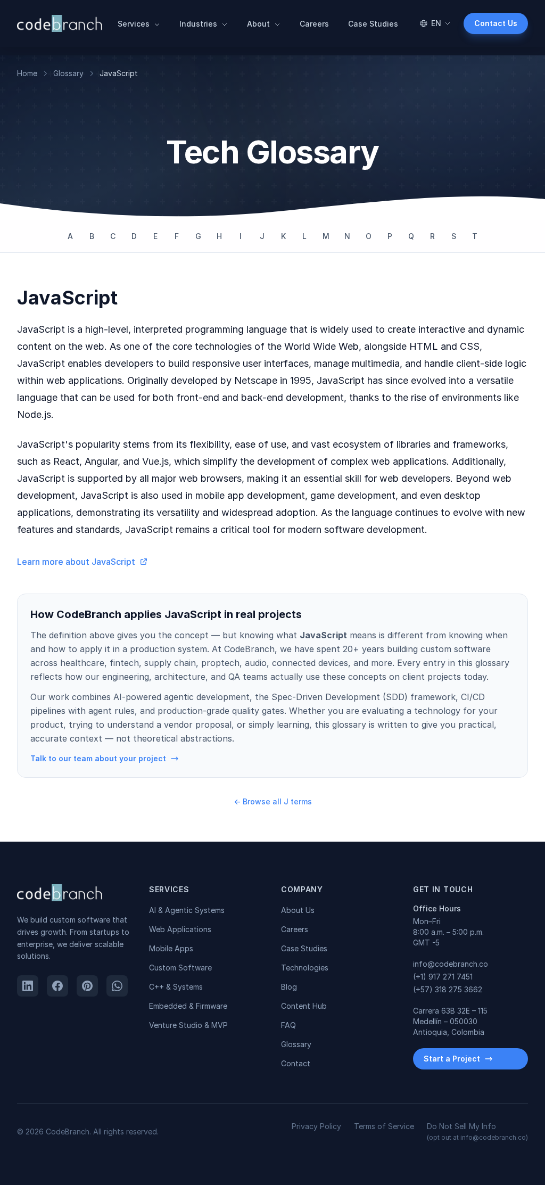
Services (135, 23)
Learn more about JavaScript (76, 561)
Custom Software (180, 967)
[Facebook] (57, 986)
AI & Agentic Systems (187, 910)
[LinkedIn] (27, 986)
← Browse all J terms (273, 801)
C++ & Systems (176, 986)
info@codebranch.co (450, 963)
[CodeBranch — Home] (59, 23)
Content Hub (304, 1005)
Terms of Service (384, 1126)
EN (436, 23)
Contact (295, 1063)
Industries (199, 23)
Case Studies (373, 23)
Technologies (304, 967)
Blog (289, 986)
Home (27, 73)
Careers (314, 23)
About (259, 23)
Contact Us (495, 23)
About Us (298, 910)
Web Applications (180, 929)
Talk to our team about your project (98, 758)
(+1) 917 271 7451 (443, 976)
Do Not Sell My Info (477, 1131)
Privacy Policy (316, 1126)
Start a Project (452, 1058)
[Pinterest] (87, 986)
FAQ (288, 1025)
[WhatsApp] (117, 986)
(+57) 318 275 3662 (447, 989)
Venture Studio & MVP (188, 1025)
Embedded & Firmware (188, 1005)
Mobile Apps (171, 948)
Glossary (68, 73)
